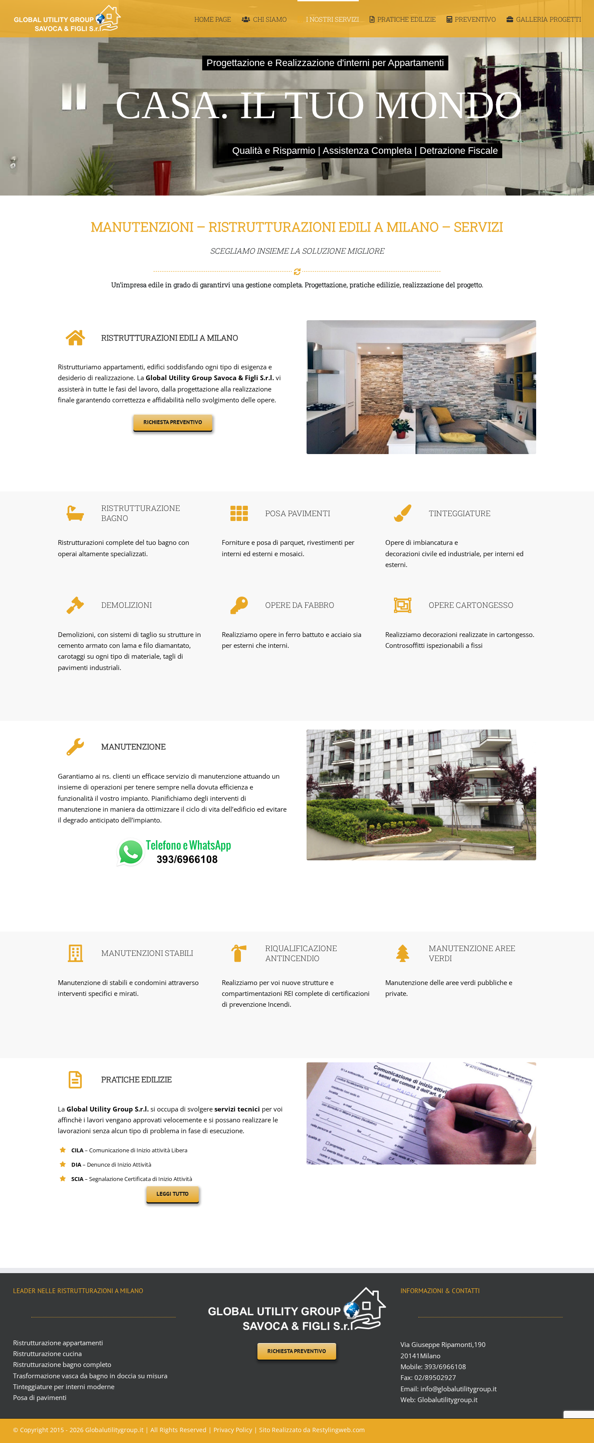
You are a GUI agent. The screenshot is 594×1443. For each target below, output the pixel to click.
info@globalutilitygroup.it (458, 1388)
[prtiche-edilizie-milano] (421, 1067)
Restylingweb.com (338, 1430)
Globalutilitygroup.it (447, 1399)
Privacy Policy (234, 1430)
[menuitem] (218, 18)
